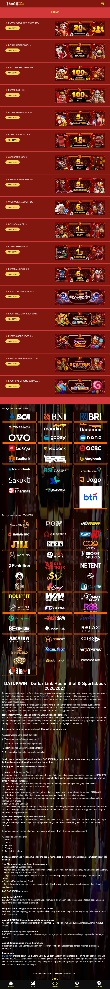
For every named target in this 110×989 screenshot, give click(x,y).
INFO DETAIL (12, 28)
